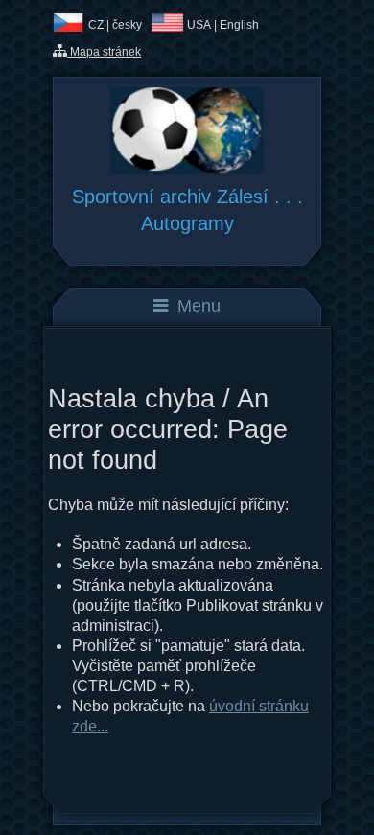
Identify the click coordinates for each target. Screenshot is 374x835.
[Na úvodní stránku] (187, 168)
